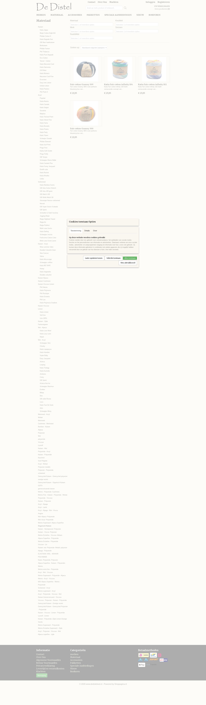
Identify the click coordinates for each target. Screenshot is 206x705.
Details (87, 231)
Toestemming (76, 231)
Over (95, 231)
